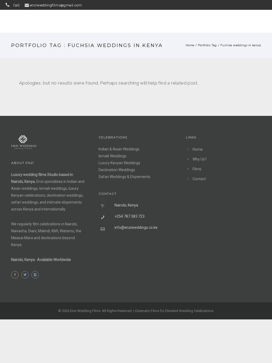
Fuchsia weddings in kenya (240, 45)
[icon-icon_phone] (8, 5)
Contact (237, 21)
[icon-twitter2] (26, 274)
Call (16, 5)
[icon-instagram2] (36, 274)
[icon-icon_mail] (27, 5)
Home (161, 21)
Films (212, 21)
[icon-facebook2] (16, 274)
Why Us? (186, 21)
